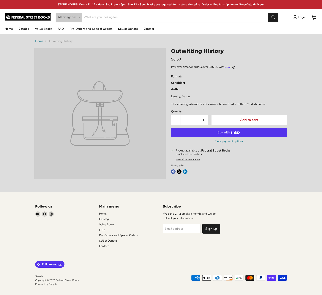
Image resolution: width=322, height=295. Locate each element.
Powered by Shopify (46, 284)
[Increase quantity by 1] (203, 120)
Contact (148, 29)
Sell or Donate (128, 29)
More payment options (229, 141)
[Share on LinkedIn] (185, 171)
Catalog (23, 29)
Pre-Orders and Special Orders (91, 29)
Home (9, 29)
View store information (188, 159)
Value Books (43, 29)
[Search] (273, 17)
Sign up (211, 229)
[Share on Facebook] (173, 171)
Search (39, 276)
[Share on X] (179, 171)
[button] (300, 17)
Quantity (176, 111)
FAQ (61, 29)
